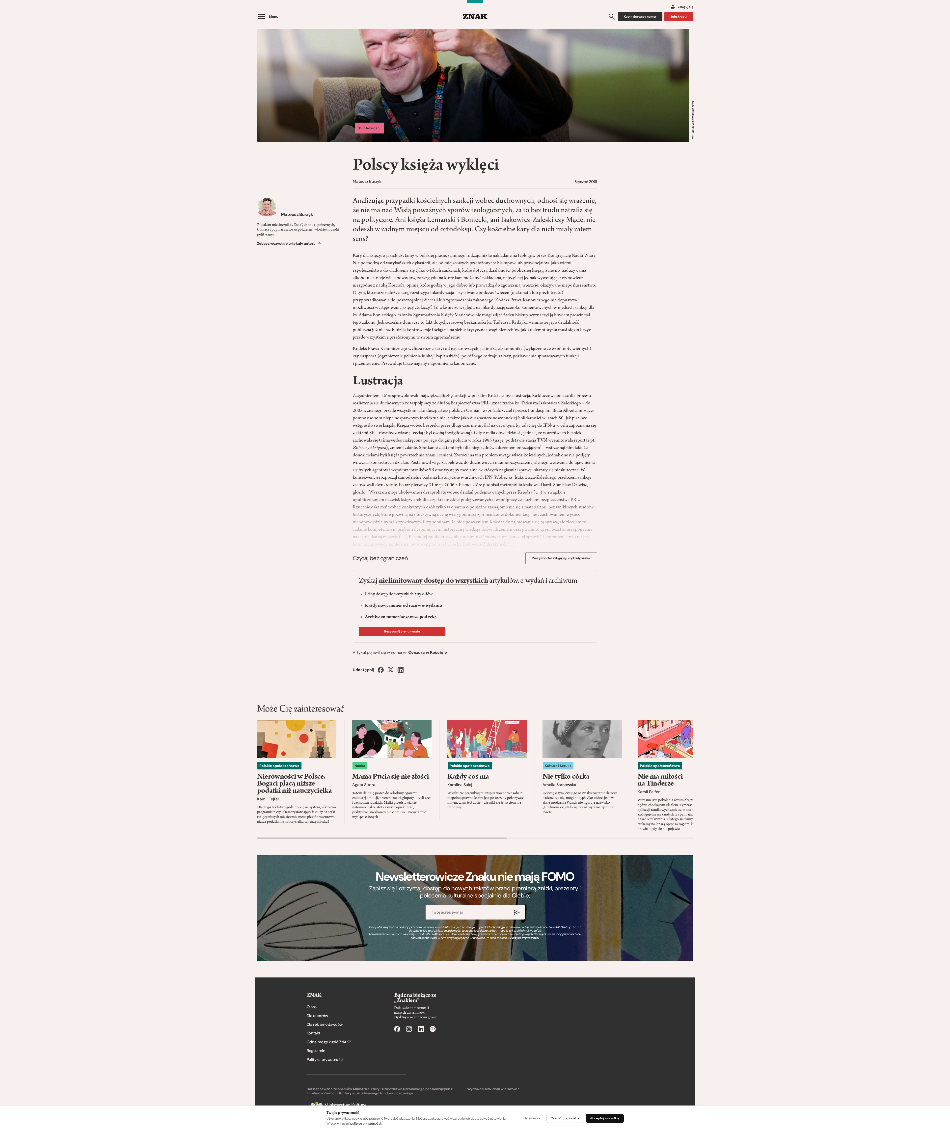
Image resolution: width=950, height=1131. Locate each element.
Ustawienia (532, 1118)
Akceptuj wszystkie (605, 1118)
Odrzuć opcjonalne (565, 1118)
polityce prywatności (365, 1123)
